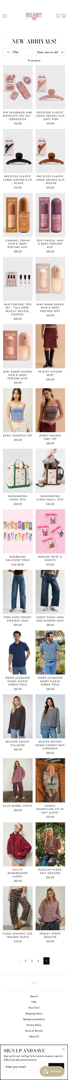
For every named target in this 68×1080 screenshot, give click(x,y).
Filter (15, 52)
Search (34, 996)
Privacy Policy (34, 1025)
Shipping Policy (34, 1013)
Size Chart (34, 1007)
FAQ (34, 1002)
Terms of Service (34, 1030)
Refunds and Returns (34, 1019)
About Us (34, 1036)
